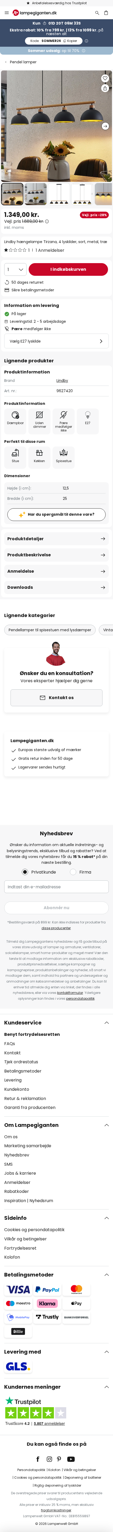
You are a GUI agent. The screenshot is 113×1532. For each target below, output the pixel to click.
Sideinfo (15, 1218)
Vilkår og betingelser (25, 1239)
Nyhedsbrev (16, 1155)
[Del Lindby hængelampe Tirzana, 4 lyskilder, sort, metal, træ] (105, 88)
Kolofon (12, 1257)
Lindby (62, 380)
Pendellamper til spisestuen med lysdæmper (50, 630)
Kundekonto (16, 1089)
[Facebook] (41, 1459)
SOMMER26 (53, 41)
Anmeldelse (20, 571)
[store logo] (38, 12)
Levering (13, 1080)
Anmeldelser (17, 1182)
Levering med (22, 1351)
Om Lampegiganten (31, 1125)
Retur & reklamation (25, 1098)
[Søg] (97, 12)
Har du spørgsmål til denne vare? (61, 514)
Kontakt (12, 1053)
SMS (8, 1164)
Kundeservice (23, 1022)
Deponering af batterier (83, 1477)
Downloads (20, 587)
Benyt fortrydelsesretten (32, 1034)
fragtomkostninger (56, 1510)
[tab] (56, 1065)
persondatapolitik (80, 998)
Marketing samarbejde (27, 1146)
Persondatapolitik (31, 1470)
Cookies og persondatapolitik (34, 1230)
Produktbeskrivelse (29, 555)
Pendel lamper (23, 62)
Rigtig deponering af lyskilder (57, 1485)
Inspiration (15, 1201)
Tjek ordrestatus (21, 1062)
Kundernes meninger (32, 1387)
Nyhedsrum (41, 1201)
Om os (11, 1137)
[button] (12, 194)
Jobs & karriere (20, 1173)
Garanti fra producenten (29, 1107)
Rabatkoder (16, 1191)
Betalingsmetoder (23, 1071)
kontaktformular (70, 992)
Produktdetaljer (25, 539)
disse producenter (56, 928)
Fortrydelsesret (20, 1248)
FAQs (9, 1044)
